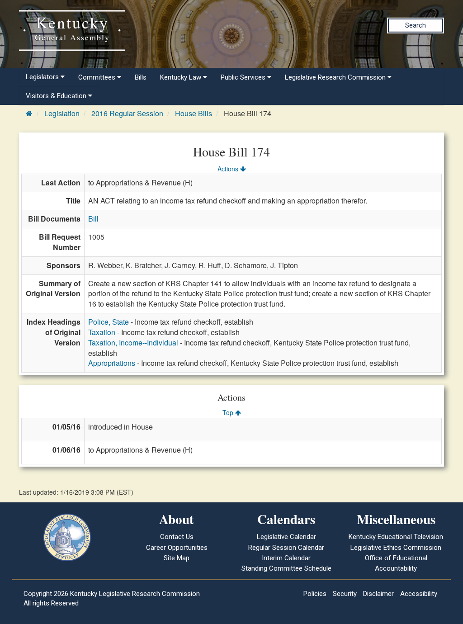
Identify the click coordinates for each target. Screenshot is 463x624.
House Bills (193, 113)
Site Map (176, 558)
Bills (140, 77)
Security (345, 594)
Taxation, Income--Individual (133, 342)
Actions (228, 168)
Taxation (101, 332)
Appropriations (111, 363)
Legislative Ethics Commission (395, 548)
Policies (314, 594)
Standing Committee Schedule (286, 568)
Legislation (62, 113)
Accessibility (418, 594)
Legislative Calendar (286, 537)
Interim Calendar (286, 558)
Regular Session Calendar (286, 548)
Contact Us (177, 537)
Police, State (108, 322)
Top (228, 412)
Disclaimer (378, 594)
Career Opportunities (177, 548)
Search (415, 25)
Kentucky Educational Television (396, 537)
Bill (93, 218)
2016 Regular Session (127, 113)
